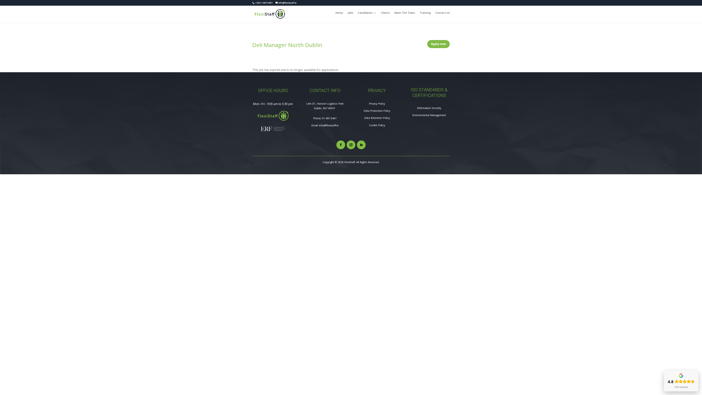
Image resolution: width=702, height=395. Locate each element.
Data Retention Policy (377, 118)
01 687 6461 (329, 118)
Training (425, 13)
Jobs (350, 13)
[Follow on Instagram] (351, 144)
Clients (385, 13)
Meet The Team (405, 13)
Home (339, 13)
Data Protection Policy (377, 110)
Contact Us (442, 13)
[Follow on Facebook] (340, 144)
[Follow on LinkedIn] (361, 144)
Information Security (429, 108)
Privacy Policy (377, 103)
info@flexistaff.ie (329, 125)
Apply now (438, 44)
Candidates (365, 13)
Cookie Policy (377, 125)
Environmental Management (429, 115)
